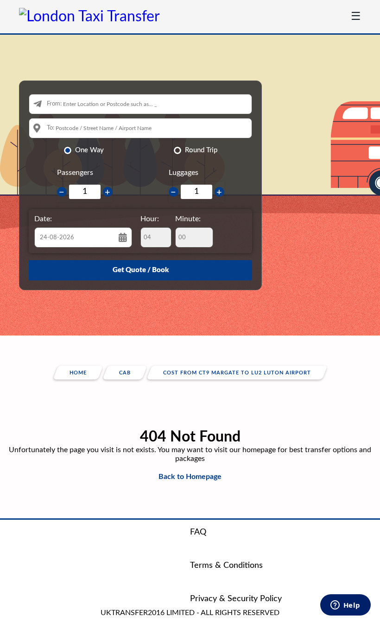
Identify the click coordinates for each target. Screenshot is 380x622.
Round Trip (201, 150)
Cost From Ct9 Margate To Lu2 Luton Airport (237, 372)
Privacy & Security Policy (236, 599)
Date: (43, 219)
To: (50, 128)
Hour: (149, 219)
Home (78, 372)
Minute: (188, 219)
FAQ (198, 532)
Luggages (183, 172)
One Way (89, 150)
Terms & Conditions (226, 565)
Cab (125, 372)
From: (54, 104)
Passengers (75, 172)
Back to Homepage (190, 476)
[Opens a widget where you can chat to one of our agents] (345, 605)
